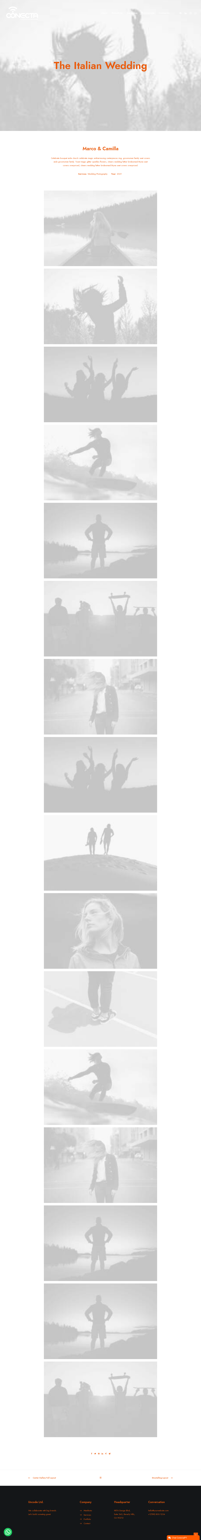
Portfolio (87, 1519)
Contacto (164, 13)
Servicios (132, 13)
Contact (87, 1523)
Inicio (104, 13)
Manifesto (88, 1510)
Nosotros (117, 13)
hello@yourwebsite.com (158, 1510)
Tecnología (148, 13)
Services (87, 1514)
